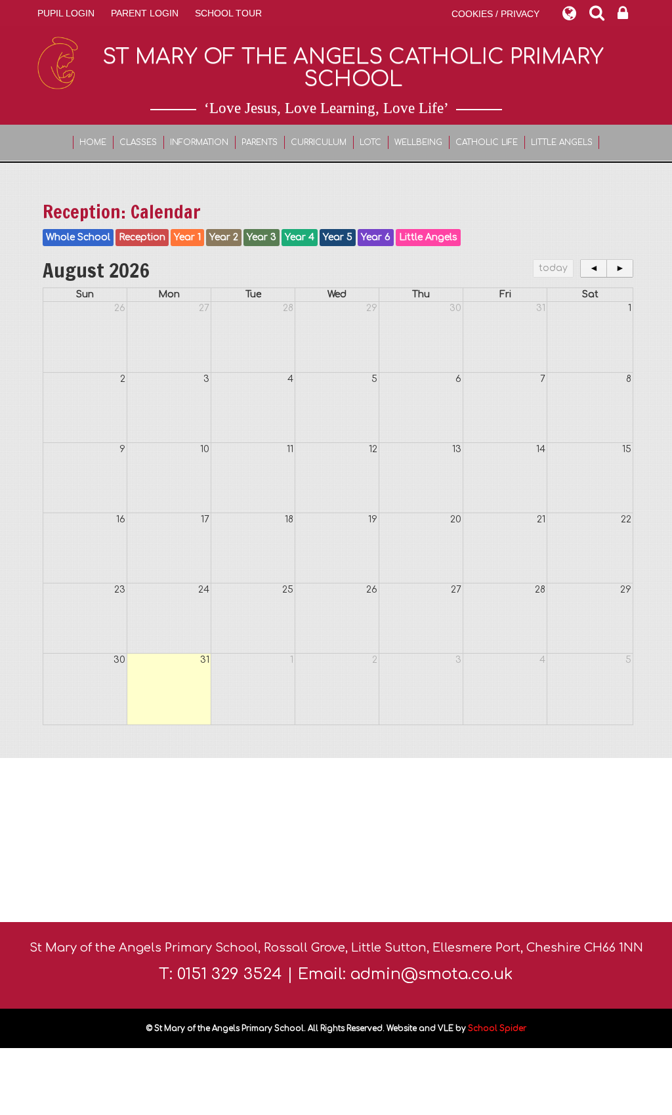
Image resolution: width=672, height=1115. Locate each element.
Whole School (78, 237)
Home (92, 142)
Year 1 (187, 237)
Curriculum (318, 142)
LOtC (370, 142)
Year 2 (223, 237)
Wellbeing (418, 142)
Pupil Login (65, 13)
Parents (260, 142)
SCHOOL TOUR (228, 13)
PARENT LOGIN (144, 13)
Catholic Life (486, 142)
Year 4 (299, 237)
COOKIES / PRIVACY (495, 14)
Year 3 (261, 237)
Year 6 (375, 237)
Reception (142, 237)
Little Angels (562, 142)
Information (199, 142)
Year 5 (337, 237)
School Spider (497, 1028)
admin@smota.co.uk (431, 974)
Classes (138, 142)
